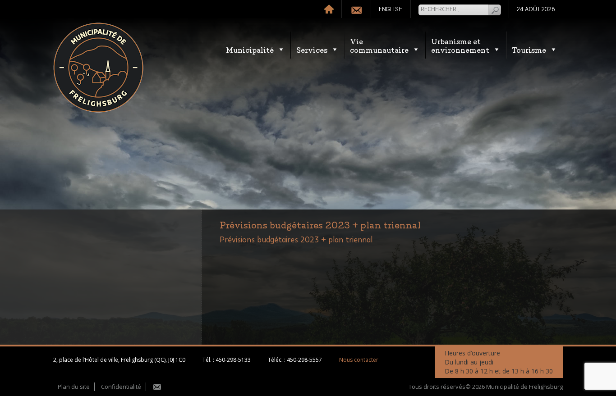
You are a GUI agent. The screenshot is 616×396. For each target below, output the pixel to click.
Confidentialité (121, 386)
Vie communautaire (379, 45)
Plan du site (74, 386)
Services (311, 49)
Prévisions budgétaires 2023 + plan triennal (296, 240)
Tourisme (529, 49)
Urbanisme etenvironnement (460, 45)
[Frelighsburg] (98, 68)
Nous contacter (358, 360)
